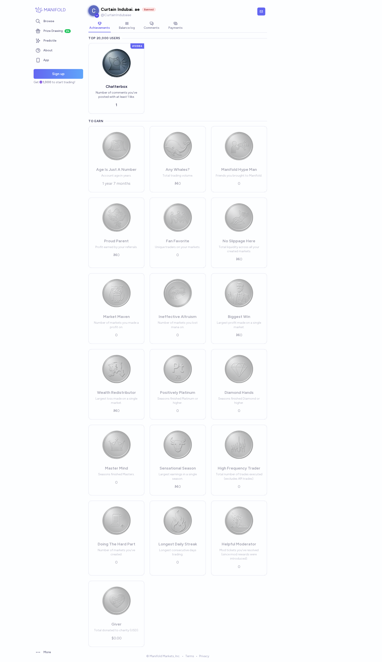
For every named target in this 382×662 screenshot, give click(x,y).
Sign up (58, 74)
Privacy (204, 656)
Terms (189, 656)
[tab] (99, 25)
